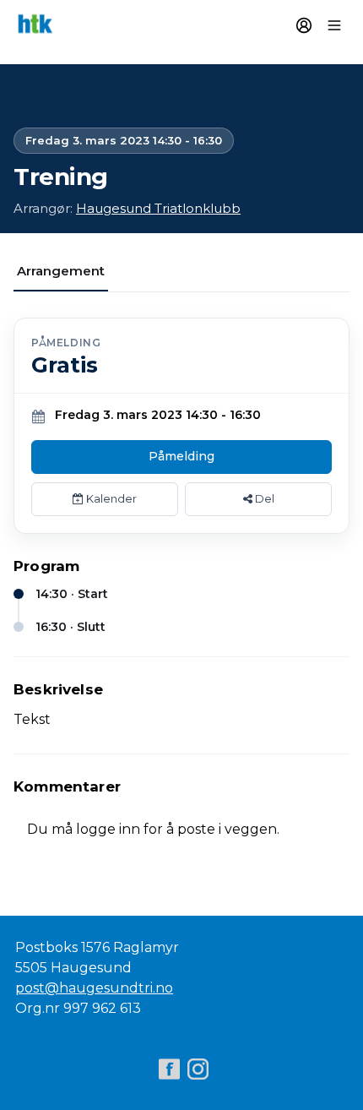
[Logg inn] (304, 25)
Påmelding (181, 456)
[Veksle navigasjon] (334, 25)
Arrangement (61, 271)
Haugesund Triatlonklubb (158, 208)
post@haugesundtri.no (94, 988)
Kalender (110, 498)
